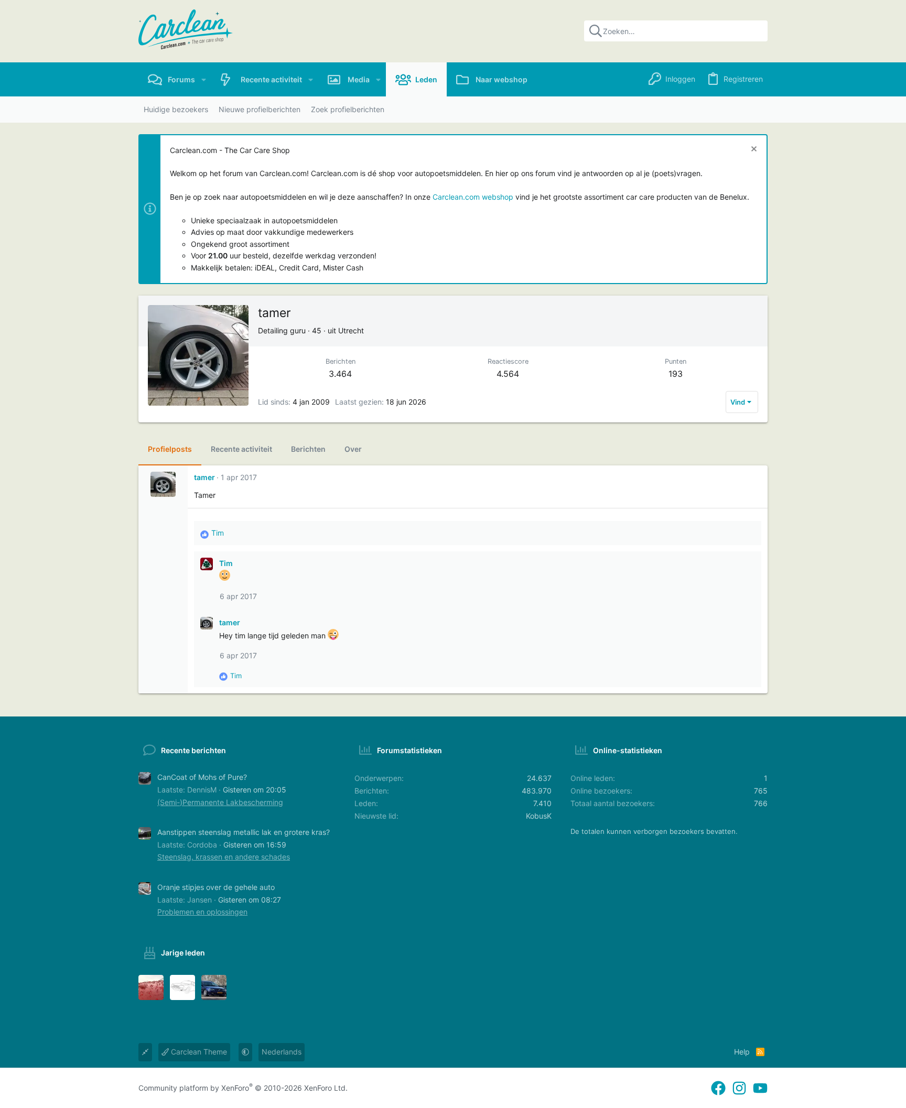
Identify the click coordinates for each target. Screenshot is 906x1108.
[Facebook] (718, 1088)
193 (675, 373)
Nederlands (281, 1051)
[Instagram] (739, 1088)
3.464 (340, 373)
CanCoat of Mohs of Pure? (202, 777)
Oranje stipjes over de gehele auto (216, 887)
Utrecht (351, 330)
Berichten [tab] (308, 448)
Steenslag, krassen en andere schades (223, 856)
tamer (204, 477)
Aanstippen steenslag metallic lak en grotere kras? (243, 832)
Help (742, 1051)
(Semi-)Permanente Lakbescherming (220, 802)
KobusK (539, 815)
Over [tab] (353, 448)
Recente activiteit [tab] (241, 448)
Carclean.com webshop (473, 196)
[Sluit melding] (752, 150)
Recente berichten (193, 750)
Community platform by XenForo (243, 1087)
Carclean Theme (198, 1051)
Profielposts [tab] (170, 448)
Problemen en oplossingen (202, 911)
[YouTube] (760, 1088)
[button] (203, 79)
